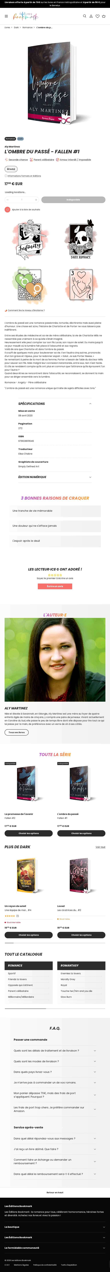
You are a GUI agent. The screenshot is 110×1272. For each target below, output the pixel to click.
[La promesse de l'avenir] (29, 786)
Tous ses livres (17, 732)
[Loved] (81, 878)
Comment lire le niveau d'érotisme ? (26, 310)
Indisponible (73, 199)
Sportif (12, 973)
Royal (64, 985)
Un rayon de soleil (15, 906)
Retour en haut (55, 1192)
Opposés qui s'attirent (20, 985)
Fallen (63, 151)
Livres (7, 27)
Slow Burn (66, 997)
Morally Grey (68, 979)
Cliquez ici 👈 (96, 3)
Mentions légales (21, 1265)
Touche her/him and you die (76, 991)
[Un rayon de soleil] (29, 878)
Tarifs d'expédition (69, 1265)
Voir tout (100, 847)
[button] (104, 16)
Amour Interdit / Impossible (75, 159)
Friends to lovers (17, 979)
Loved (61, 906)
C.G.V (7, 1265)
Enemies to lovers (71, 973)
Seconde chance (18, 159)
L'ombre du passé (67, 814)
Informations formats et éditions (24, 176)
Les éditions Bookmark (21, 1260)
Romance (28, 27)
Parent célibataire (44, 159)
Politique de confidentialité (44, 1265)
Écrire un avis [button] (55, 586)
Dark (16, 27)
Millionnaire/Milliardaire (21, 997)
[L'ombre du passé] (81, 786)
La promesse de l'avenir (19, 814)
